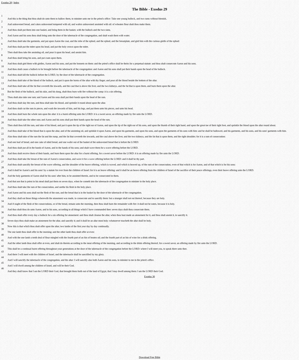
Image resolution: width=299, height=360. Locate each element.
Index (16, 2)
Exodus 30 (149, 276)
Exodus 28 (6, 2)
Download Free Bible (149, 357)
